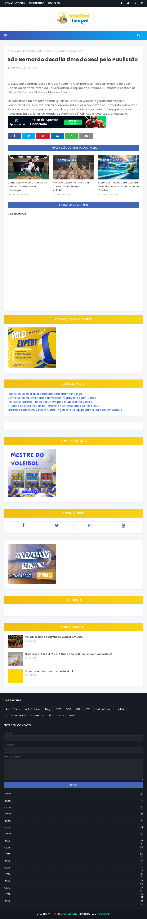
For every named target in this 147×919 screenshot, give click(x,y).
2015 (74, 868)
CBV (58, 709)
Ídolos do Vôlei (65, 715)
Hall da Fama (104, 709)
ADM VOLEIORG (18, 67)
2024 (73, 807)
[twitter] (128, 3)
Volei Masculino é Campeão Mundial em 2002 (54, 637)
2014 (74, 874)
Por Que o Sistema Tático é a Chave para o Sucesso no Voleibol (71, 186)
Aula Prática (13, 709)
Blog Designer (69, 913)
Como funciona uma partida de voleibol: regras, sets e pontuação (27, 186)
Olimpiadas (37, 715)
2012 (74, 888)
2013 (74, 881)
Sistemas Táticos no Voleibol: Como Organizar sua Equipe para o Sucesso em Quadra (65, 410)
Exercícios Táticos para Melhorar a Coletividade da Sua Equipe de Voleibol (118, 186)
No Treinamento (15, 715)
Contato (54, 3)
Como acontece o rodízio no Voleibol (49, 671)
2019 (74, 841)
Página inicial (16, 51)
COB (68, 709)
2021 (74, 827)
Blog (48, 709)
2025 (74, 801)
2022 (73, 821)
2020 (73, 834)
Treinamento (36, 3)
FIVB (88, 709)
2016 (74, 861)
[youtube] (124, 525)
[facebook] (121, 3)
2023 (74, 814)
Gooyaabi (104, 913)
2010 (74, 901)
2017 (74, 854)
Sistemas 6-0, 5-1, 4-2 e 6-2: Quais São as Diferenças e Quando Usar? (69, 654)
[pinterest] (141, 3)
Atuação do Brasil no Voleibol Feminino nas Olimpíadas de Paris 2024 (53, 406)
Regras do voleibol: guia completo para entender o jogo (45, 394)
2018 (74, 848)
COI (78, 709)
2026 (73, 794)
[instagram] (135, 3)
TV (50, 715)
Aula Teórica (32, 709)
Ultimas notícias (14, 3)
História (121, 709)
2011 (74, 894)
